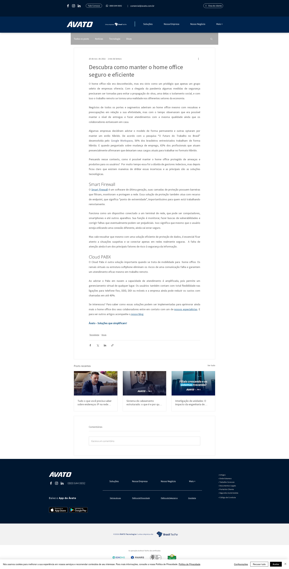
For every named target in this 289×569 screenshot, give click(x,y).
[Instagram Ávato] (56, 483)
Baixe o (54, 498)
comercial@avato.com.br (142, 5)
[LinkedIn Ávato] (62, 483)
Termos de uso (115, 498)
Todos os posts (81, 38)
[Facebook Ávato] (51, 483)
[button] (152, 24)
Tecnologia (114, 38)
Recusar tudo (259, 564)
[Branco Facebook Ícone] (68, 6)
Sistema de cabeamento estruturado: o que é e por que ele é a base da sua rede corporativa (143, 402)
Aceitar (276, 564)
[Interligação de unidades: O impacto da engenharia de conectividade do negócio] (193, 383)
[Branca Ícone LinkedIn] (79, 6)
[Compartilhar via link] (112, 345)
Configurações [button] (241, 564)
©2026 (116, 534)
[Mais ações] (198, 59)
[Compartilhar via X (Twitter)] (97, 345)
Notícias (99, 38)
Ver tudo (211, 365)
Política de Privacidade (189, 564)
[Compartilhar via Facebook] (90, 345)
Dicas (129, 38)
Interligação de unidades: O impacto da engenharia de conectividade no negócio (190, 402)
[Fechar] (285, 564)
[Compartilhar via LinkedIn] (105, 345)
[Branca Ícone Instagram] (73, 6)
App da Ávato (67, 498)
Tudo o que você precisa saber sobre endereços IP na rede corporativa (95, 402)
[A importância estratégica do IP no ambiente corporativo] (95, 383)
